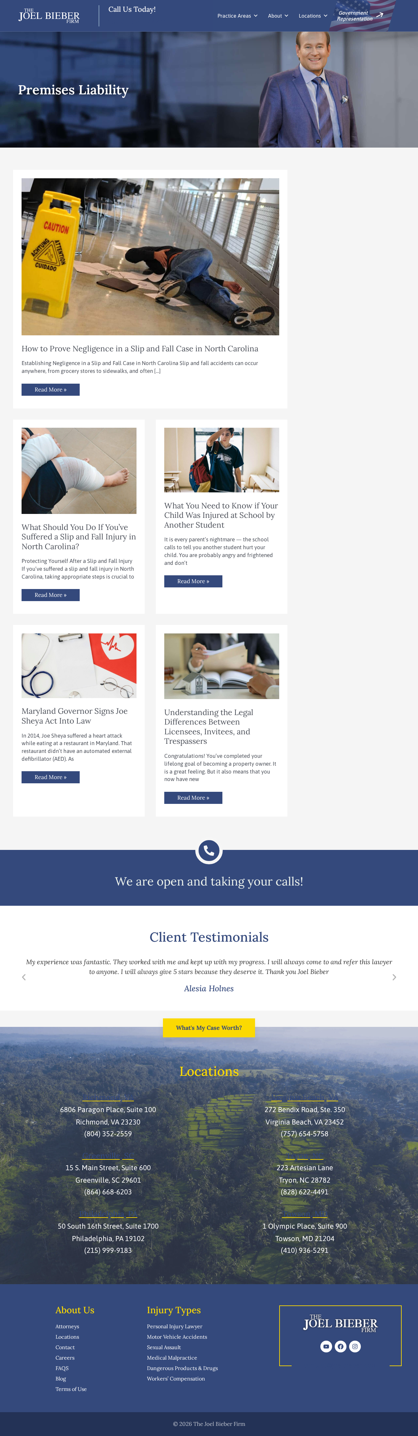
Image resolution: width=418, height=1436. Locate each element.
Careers (65, 1357)
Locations (310, 16)
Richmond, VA (108, 1097)
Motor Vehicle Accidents (177, 1336)
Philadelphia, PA (108, 1214)
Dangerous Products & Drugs (182, 1368)
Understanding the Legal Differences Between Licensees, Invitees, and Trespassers (208, 726)
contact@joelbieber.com (340, 1365)
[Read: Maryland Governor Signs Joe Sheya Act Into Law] (79, 665)
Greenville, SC (108, 1156)
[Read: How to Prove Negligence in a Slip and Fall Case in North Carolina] (150, 256)
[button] (24, 977)
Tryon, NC (305, 1156)
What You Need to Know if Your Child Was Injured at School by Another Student (221, 515)
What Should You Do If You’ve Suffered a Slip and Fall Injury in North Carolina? (79, 536)
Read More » (50, 388)
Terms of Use (71, 1389)
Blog (61, 1378)
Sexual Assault (164, 1347)
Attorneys (67, 1326)
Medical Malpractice (172, 1357)
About (275, 16)
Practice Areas (234, 16)
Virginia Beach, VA (304, 1097)
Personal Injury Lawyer (174, 1326)
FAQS (62, 1368)
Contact (65, 1347)
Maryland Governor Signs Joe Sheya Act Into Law (75, 716)
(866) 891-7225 (136, 20)
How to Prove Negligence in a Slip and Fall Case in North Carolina (140, 348)
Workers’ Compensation (176, 1378)
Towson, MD (305, 1214)
